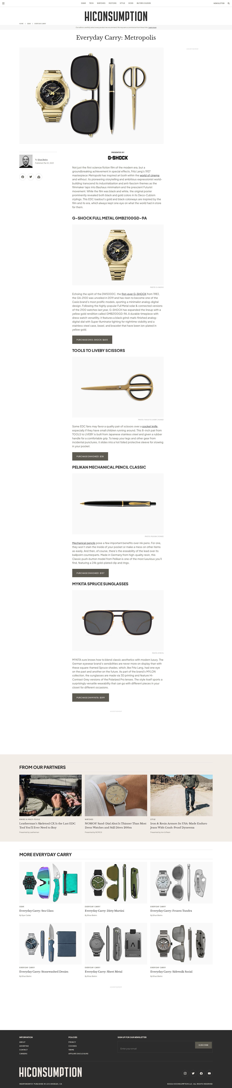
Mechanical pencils (83, 543)
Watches (101, 3)
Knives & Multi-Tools (29, 819)
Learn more (152, 27)
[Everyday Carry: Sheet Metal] (116, 943)
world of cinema (149, 175)
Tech (91, 3)
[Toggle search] (228, 3)
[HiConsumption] (116, 16)
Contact (23, 1050)
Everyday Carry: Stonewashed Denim (43, 971)
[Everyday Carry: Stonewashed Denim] (50, 943)
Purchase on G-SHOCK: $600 (92, 339)
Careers (23, 1054)
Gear (83, 3)
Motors (113, 3)
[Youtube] (209, 1073)
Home (21, 23)
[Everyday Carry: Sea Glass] (50, 882)
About (22, 1042)
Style (122, 3)
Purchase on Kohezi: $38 (90, 456)
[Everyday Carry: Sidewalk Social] (181, 943)
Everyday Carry (40, 23)
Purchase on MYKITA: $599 (91, 697)
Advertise (24, 1046)
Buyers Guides (144, 3)
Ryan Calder (26, 915)
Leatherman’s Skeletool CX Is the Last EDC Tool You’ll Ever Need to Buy (47, 825)
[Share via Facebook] (22, 177)
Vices (130, 3)
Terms (71, 1050)
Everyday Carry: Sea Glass (36, 910)
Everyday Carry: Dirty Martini (104, 910)
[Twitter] (193, 1073)
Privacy (72, 1042)
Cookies (72, 1046)
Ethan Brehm (43, 160)
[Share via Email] (38, 177)
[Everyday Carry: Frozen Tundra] (181, 882)
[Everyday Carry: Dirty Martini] (116, 882)
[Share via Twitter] (30, 177)
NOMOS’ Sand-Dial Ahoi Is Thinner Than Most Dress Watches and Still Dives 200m (115, 825)
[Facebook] (201, 1073)
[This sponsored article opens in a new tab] (50, 795)
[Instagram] (185, 1073)
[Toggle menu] (3, 3)
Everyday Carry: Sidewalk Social (171, 971)
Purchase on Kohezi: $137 (90, 573)
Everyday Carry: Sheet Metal (103, 971)
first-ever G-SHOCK (134, 293)
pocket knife (149, 426)
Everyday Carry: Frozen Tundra (171, 910)
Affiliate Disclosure (78, 1054)
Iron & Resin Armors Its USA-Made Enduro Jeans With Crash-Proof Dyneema (178, 825)
